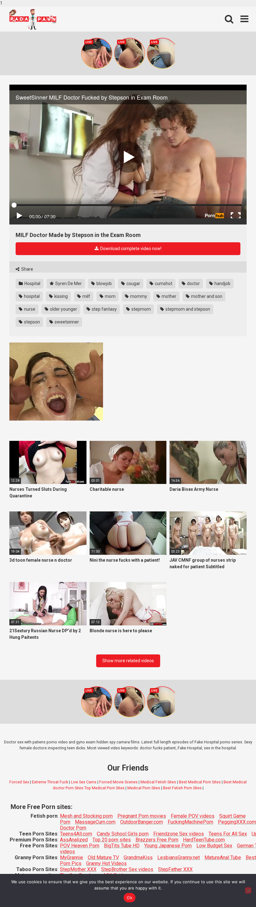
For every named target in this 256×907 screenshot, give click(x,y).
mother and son (206, 296)
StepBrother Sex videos (127, 869)
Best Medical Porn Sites (200, 782)
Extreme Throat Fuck (50, 782)
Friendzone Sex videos (178, 834)
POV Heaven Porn (79, 846)
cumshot (163, 283)
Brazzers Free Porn (156, 840)
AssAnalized (74, 840)
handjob (222, 283)
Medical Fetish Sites (158, 782)
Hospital (31, 283)
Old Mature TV (103, 857)
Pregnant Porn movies (141, 816)
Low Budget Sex (214, 846)
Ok (129, 897)
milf (85, 296)
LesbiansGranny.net (178, 857)
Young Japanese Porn (168, 846)
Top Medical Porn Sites (104, 788)
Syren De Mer (68, 283)
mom (110, 296)
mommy (138, 296)
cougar (133, 283)
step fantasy (104, 309)
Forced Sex (19, 782)
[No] (248, 890)
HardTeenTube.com (204, 840)
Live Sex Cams (83, 782)
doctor (193, 283)
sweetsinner (66, 321)
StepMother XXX (78, 869)
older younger (63, 309)
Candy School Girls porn (123, 834)
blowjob (104, 283)
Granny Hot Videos (106, 863)
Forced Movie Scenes (118, 782)
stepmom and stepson (187, 309)
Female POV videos (192, 816)
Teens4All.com (76, 834)
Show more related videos (128, 660)
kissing (60, 296)
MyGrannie (71, 857)
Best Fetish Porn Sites (182, 788)
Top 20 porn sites (111, 840)
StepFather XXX (175, 869)
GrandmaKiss (138, 857)
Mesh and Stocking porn (86, 816)
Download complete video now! (130, 248)
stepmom (140, 309)
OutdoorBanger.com (141, 822)
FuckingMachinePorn (190, 822)
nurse (29, 309)
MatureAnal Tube (222, 857)
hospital (31, 296)
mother (168, 296)
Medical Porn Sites (143, 788)
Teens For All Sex (228, 834)
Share (26, 269)
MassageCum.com (95, 822)
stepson (31, 321)
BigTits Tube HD (122, 846)
